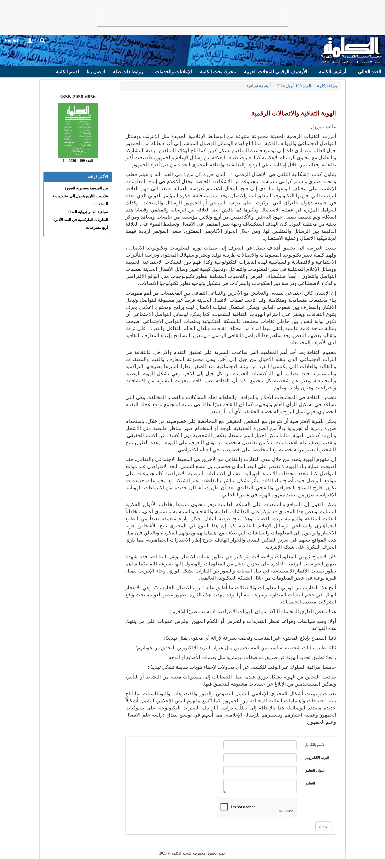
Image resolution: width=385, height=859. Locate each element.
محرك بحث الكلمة (218, 71)
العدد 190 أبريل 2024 (293, 86)
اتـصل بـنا (96, 71)
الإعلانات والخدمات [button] (173, 71)
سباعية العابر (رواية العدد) (88, 212)
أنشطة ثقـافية (258, 86)
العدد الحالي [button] (369, 71)
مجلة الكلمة (327, 86)
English (12, 40)
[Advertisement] (192, 14)
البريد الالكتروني (317, 758)
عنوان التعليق (315, 770)
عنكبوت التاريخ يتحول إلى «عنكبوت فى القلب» (72, 196)
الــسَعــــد (100, 204)
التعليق (310, 783)
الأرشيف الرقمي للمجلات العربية (275, 71)
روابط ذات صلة (128, 71)
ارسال (323, 826)
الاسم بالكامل (315, 745)
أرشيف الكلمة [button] (332, 71)
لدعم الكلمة (67, 71)
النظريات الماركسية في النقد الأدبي (81, 220)
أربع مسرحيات (97, 228)
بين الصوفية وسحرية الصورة (86, 188)
